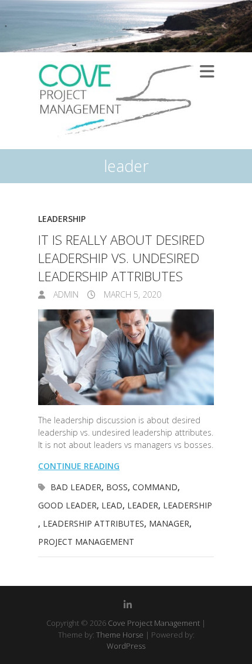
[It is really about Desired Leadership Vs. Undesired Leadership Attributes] (126, 357)
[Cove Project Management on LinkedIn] (128, 605)
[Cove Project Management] (115, 100)
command (155, 487)
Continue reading (79, 465)
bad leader (75, 487)
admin (65, 294)
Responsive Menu (207, 71)
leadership (187, 505)
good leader (67, 505)
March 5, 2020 (131, 294)
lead (111, 505)
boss (117, 487)
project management (86, 541)
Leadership (62, 218)
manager (169, 523)
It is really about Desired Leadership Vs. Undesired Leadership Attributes (121, 258)
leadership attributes (93, 523)
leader (142, 505)
